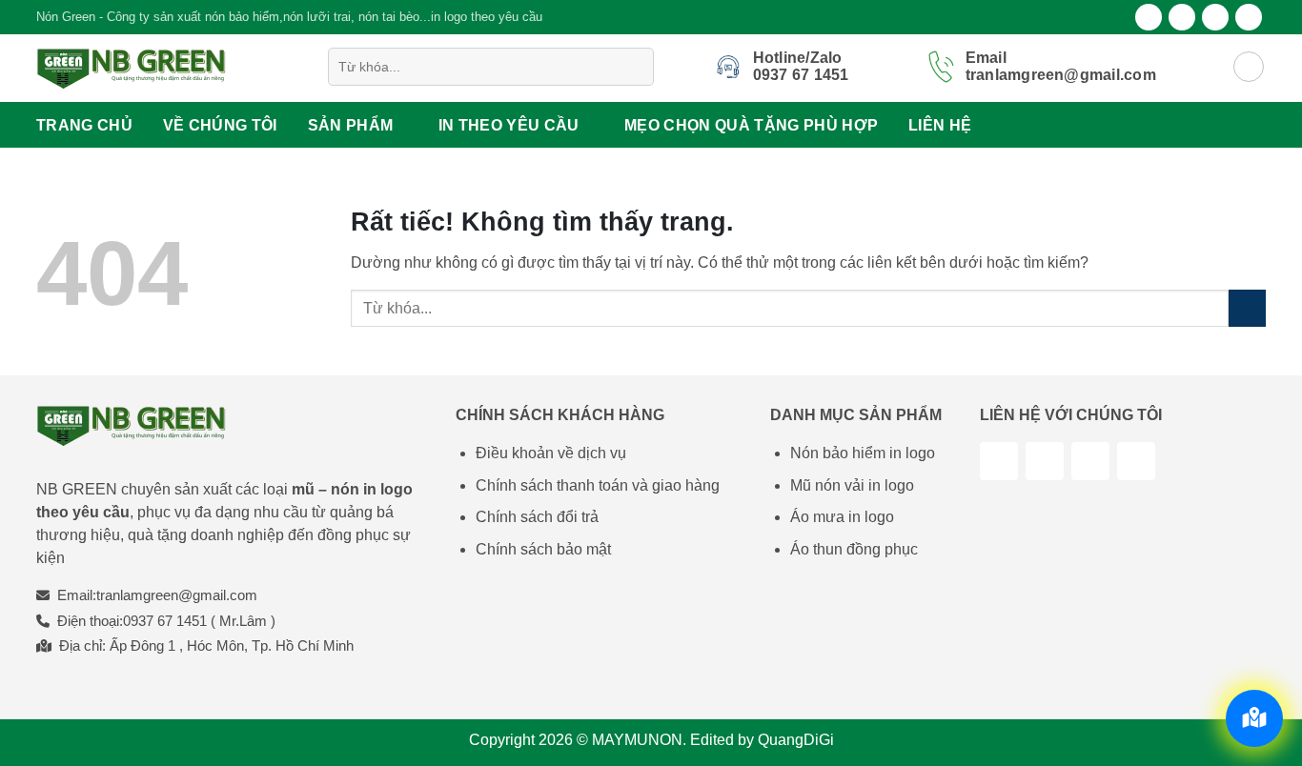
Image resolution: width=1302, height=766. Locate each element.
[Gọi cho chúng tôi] (1136, 461)
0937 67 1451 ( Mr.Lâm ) (199, 621)
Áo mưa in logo (842, 517)
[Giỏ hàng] (1248, 66)
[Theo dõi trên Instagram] (1182, 17)
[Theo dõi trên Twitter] (1215, 17)
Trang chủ (84, 125)
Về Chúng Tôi (220, 125)
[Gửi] (635, 66)
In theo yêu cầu (509, 125)
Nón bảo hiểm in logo (862, 453)
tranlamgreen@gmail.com (176, 595)
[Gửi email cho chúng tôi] (1248, 17)
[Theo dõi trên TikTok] (1045, 461)
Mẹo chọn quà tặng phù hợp (751, 125)
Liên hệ (939, 125)
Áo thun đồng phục (854, 549)
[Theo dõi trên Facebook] (1148, 17)
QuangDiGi (796, 740)
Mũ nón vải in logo (852, 485)
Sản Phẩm (351, 125)
